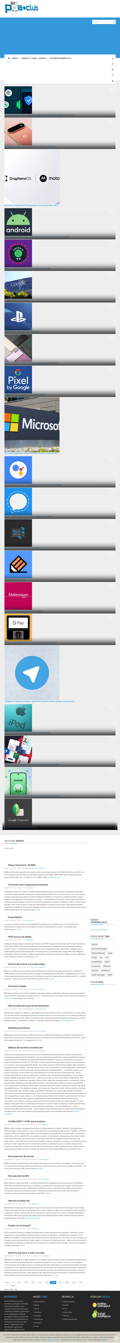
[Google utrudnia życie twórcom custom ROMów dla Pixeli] (18, 379)
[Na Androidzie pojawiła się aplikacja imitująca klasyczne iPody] (18, 718)
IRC (40, 996)
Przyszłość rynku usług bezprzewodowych (28, 884)
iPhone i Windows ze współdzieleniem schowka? (22, 548)
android (94, 944)
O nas (65, 1309)
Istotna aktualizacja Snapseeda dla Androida (20, 827)
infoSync (55, 1275)
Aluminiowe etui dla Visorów (21, 1156)
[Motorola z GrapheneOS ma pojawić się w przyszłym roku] (32, 177)
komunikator (96, 966)
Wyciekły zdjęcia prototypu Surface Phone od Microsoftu (31, 453)
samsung (95, 970)
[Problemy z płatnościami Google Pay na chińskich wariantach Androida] (18, 627)
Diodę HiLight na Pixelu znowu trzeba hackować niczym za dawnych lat (30, 147)
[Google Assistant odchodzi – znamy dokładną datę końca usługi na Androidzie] (18, 470)
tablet (110, 975)
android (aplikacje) (98, 953)
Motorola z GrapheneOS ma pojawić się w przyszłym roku (31, 205)
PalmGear (39, 1040)
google (94, 957)
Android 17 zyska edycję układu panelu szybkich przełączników (27, 268)
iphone (107, 962)
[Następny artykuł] (6, 1285)
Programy (37, 1316)
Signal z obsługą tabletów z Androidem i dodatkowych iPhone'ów (28, 516)
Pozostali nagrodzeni (33, 1218)
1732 (26, 1282)
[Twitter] (112, 70)
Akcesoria (37, 1312)
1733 (32, 1282)
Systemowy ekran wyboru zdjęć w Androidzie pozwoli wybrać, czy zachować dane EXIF (36, 237)
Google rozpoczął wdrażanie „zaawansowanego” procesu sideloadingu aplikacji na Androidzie (39, 115)
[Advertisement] (45, 36)
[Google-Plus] (112, 75)
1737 (60, 1282)
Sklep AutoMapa (69, 1302)
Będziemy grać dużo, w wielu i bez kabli (26, 1253)
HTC (106, 957)
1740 (80, 1282)
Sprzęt (36, 1309)
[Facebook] (112, 64)
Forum (36, 1326)
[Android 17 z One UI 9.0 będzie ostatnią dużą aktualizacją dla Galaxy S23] (18, 348)
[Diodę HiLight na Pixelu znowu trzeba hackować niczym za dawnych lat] (18, 131)
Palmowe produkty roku (19, 1200)
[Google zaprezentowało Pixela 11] (18, 285)
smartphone (105, 970)
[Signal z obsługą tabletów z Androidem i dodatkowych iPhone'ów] (18, 501)
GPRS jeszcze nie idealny (20, 937)
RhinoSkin (39, 1168)
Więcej (38, 910)
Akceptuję (104, 1340)
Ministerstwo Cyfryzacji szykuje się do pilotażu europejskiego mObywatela (31, 764)
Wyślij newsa (67, 1312)
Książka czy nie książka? (19, 1225)
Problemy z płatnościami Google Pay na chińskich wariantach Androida (30, 642)
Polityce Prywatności (53, 1340)
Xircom (52, 979)
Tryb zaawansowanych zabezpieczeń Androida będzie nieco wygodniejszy (32, 796)
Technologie (38, 1319)
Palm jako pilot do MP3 (18, 1176)
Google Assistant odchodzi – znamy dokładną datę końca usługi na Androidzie (33, 485)
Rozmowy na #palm (17, 986)
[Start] (9, 59)
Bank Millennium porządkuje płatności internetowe (23, 611)
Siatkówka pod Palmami (19, 1028)
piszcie (19, 929)
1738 (66, 1282)
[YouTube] (112, 81)
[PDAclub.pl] (21, 8)
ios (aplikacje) (96, 962)
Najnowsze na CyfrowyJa (99, 930)
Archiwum (42, 868)
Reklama (66, 1316)
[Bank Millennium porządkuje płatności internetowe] (18, 596)
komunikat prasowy (54, 877)
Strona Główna (39, 1302)
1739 (73, 1282)
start (7, 1282)
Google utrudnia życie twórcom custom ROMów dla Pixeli (25, 394)
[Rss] (112, 58)
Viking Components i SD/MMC (22, 865)
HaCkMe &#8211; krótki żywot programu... (27, 1121)
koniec (13, 1285)
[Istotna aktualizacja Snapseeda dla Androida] (18, 812)
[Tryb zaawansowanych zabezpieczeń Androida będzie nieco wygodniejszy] (18, 781)
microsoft (107, 966)
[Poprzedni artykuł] (13, 1282)
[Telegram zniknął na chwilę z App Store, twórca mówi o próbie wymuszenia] (32, 672)
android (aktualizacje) (99, 949)
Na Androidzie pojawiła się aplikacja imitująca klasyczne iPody (27, 733)
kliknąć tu (7, 998)
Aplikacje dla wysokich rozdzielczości (25, 1047)
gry (101, 957)
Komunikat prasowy (67, 1020)
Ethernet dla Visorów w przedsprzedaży (26, 964)
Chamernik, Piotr (28, 967)
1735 (46, 1282)
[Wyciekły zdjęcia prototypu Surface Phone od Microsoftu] (32, 425)
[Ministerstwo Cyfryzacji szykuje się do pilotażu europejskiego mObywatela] (18, 749)
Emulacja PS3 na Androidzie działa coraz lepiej (21, 331)
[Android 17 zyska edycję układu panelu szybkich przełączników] (18, 253)
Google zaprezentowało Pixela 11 (16, 300)
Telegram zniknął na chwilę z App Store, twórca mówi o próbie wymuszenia (39, 701)
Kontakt (65, 1305)
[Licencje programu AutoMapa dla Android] (101, 1314)
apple (110, 953)
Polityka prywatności (70, 1319)
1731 (19, 1282)
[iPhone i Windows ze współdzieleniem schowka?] (18, 533)
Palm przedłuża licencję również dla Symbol (28, 1006)
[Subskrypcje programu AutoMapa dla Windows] (101, 1304)
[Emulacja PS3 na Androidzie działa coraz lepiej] (18, 316)
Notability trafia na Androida (14, 579)
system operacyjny (98, 975)
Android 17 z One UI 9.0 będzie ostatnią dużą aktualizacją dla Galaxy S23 (31, 363)
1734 (39, 1282)
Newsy (36, 1305)
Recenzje (37, 1323)
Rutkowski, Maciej (28, 868)
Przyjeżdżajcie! (15, 917)
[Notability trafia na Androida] (18, 564)
